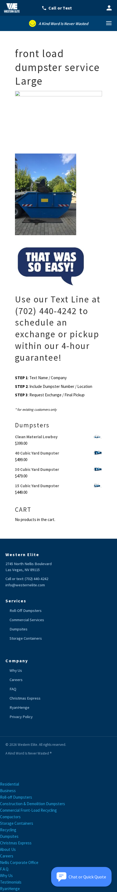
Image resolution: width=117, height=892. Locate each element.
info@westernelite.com (25, 585)
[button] (81, 877)
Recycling (8, 829)
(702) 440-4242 (36, 578)
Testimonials (10, 882)
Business (8, 790)
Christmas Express (25, 698)
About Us (8, 849)
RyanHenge (19, 707)
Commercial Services (27, 619)
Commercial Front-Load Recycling (28, 810)
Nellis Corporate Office (19, 862)
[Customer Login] (109, 8)
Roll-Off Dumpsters (26, 610)
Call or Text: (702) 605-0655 (60, 8)
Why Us (16, 670)
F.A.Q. (4, 869)
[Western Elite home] (13, 8)
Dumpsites (18, 629)
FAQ (13, 688)
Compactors (10, 816)
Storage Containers (26, 638)
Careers (16, 679)
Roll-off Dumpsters (16, 797)
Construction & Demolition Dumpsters (32, 803)
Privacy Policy (21, 716)
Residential (9, 784)
